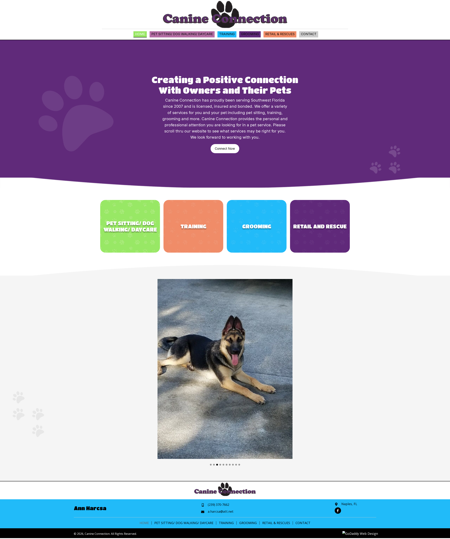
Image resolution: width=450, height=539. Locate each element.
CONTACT (302, 523)
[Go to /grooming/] (257, 226)
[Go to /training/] (193, 226)
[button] (225, 148)
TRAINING (226, 523)
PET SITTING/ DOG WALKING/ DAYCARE (183, 523)
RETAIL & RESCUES (276, 523)
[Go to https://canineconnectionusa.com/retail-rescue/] (320, 226)
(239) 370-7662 (218, 504)
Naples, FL (349, 504)
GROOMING (248, 523)
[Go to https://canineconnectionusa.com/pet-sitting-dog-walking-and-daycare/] (130, 226)
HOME (144, 523)
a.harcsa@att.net (220, 511)
